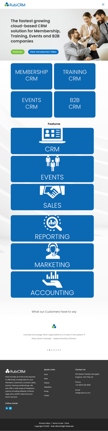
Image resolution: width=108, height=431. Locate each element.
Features (17, 52)
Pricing (46, 391)
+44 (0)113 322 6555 (83, 385)
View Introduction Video (43, 52)
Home (46, 374)
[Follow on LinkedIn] (6, 408)
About (46, 379)
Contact (46, 395)
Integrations (47, 387)
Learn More (52, 146)
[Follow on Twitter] (10, 408)
